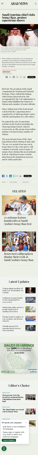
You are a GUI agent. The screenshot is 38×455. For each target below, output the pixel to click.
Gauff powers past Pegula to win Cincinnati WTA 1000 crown (12, 300)
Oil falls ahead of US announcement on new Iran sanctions (11, 328)
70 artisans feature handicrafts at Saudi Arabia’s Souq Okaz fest (18, 220)
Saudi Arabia (13, 182)
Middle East (6, 392)
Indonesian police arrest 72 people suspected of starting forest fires (13, 309)
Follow (32, 77)
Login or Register (8, 440)
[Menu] (2, 4)
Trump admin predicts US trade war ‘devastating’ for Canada (12, 290)
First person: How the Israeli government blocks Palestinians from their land (12, 398)
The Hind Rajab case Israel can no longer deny (13, 410)
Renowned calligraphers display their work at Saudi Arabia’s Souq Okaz (18, 257)
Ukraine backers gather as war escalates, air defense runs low (12, 319)
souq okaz (25, 182)
